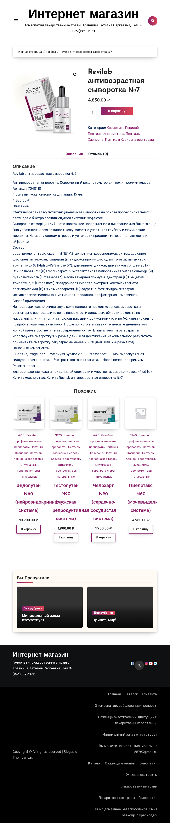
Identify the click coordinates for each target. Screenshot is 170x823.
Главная (114, 694)
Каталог (131, 694)
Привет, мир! (104, 620)
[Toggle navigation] (16, 20)
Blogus (69, 752)
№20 (58, 435)
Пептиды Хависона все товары (130, 140)
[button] (75, 74)
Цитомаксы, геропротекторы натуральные (28, 470)
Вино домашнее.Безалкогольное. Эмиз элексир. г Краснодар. (126, 812)
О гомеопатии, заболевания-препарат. (126, 706)
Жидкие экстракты (141, 775)
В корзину (116, 111)
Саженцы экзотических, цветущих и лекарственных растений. (127, 720)
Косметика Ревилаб (123, 128)
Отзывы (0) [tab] (98, 154)
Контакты (149, 694)
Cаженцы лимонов (120, 763)
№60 (20, 435)
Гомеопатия (147, 763)
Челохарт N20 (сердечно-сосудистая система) (103, 502)
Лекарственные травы (139, 786)
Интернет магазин (83, 15)
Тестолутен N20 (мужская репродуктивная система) (70, 502)
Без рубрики (33, 608)
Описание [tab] (74, 154)
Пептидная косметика (106, 134)
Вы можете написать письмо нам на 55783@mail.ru (128, 749)
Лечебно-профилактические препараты (28, 441)
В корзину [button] (28, 529)
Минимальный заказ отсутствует (129, 734)
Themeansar (22, 757)
